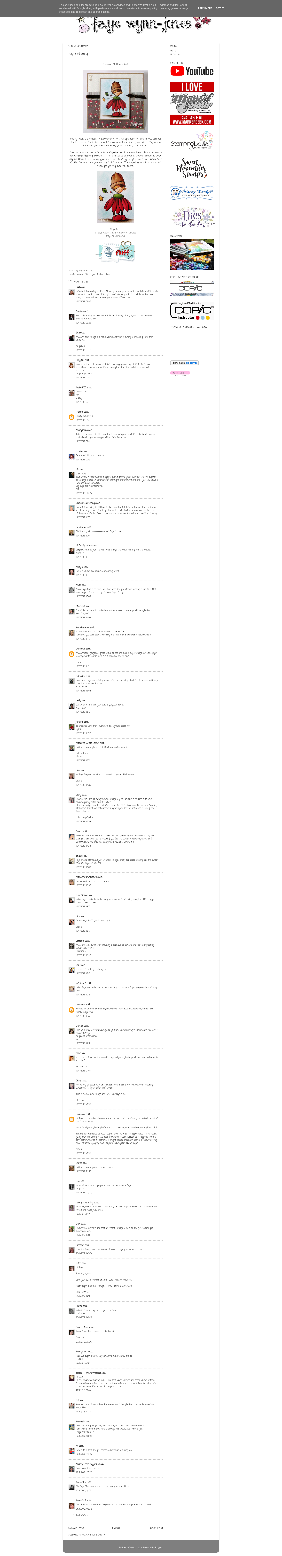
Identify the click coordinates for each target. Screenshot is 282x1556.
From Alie (120, 236)
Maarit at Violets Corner (87, 743)
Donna (79, 831)
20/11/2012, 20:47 (84, 1363)
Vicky (78, 795)
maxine (79, 412)
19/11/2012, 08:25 (83, 420)
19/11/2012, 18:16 (83, 906)
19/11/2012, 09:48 (84, 493)
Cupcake (113, 152)
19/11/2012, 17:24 (83, 846)
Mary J (79, 567)
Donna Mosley (83, 1327)
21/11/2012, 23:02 (83, 1412)
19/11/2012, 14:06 (83, 618)
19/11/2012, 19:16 (83, 995)
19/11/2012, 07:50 (83, 350)
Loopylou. (80, 360)
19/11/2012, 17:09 (83, 822)
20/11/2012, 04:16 (83, 1235)
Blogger (158, 1547)
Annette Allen (82, 627)
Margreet (80, 606)
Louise (79, 1306)
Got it (220, 8)
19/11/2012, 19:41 (83, 1043)
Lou (77, 1181)
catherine (80, 676)
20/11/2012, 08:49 (84, 1317)
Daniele (79, 1026)
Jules (78, 1263)
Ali (77, 1446)
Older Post (156, 1528)
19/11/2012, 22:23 (84, 1171)
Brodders (80, 1245)
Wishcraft (81, 983)
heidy (78, 700)
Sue (78, 333)
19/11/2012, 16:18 (83, 712)
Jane (78, 965)
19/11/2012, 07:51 (83, 378)
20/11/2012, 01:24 (83, 1214)
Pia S (78, 287)
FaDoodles (175, 54)
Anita (78, 585)
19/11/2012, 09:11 (83, 441)
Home (116, 1528)
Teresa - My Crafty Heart (88, 1373)
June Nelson (82, 895)
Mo (77, 469)
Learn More (204, 8)
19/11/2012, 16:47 (83, 733)
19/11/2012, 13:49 (83, 596)
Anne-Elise (81, 1482)
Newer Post (76, 1528)
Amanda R (81, 1500)
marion (79, 451)
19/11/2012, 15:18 (83, 666)
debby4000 (81, 387)
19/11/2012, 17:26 (83, 867)
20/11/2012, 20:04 (84, 1342)
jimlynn (79, 722)
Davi (78, 1224)
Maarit (139, 152)
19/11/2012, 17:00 (83, 760)
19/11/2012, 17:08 (83, 785)
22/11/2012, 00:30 (84, 1436)
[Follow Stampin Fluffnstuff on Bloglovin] (184, 364)
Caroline (80, 311)
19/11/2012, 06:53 (83, 323)
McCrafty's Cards (84, 545)
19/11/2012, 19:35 (83, 1016)
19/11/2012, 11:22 (83, 557)
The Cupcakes (132, 162)
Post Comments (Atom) (93, 1535)
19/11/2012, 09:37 (83, 460)
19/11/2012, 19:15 (83, 973)
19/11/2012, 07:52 (83, 402)
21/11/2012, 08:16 (83, 1390)
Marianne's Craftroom (87, 877)
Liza (78, 916)
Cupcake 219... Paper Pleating (90, 274)
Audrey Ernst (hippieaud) (88, 1464)
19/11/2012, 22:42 (84, 1193)
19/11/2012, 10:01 (83, 517)
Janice (79, 1163)
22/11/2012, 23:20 (84, 1472)
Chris (78, 1081)
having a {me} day (84, 1202)
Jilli (77, 1400)
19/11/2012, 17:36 (83, 885)
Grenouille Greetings (86, 503)
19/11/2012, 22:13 (83, 1104)
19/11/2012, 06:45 (83, 301)
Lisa (78, 770)
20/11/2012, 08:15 (83, 1296)
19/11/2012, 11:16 (83, 536)
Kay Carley (81, 527)
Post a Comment (81, 1515)
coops (78, 1053)
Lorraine (80, 941)
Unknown (80, 649)
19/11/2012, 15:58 (83, 691)
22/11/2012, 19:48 (84, 1454)
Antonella (80, 1421)
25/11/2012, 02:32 (84, 1509)
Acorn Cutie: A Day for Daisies (119, 233)
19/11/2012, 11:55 (83, 575)
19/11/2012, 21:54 (83, 1071)
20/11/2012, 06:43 (84, 1253)
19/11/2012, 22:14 (83, 1153)
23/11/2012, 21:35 (83, 1491)
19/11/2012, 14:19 (83, 639)
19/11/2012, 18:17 (83, 931)
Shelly (79, 856)
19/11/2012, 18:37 (83, 955)
